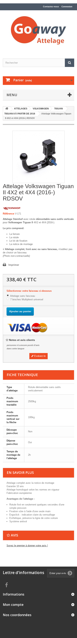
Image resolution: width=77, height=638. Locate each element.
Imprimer (13, 264)
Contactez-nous (51, 6)
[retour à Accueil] (6, 109)
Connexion (66, 6)
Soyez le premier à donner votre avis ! (27, 545)
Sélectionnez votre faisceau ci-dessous (29, 290)
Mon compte (13, 604)
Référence (8, 213)
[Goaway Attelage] (38, 31)
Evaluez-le (39, 356)
